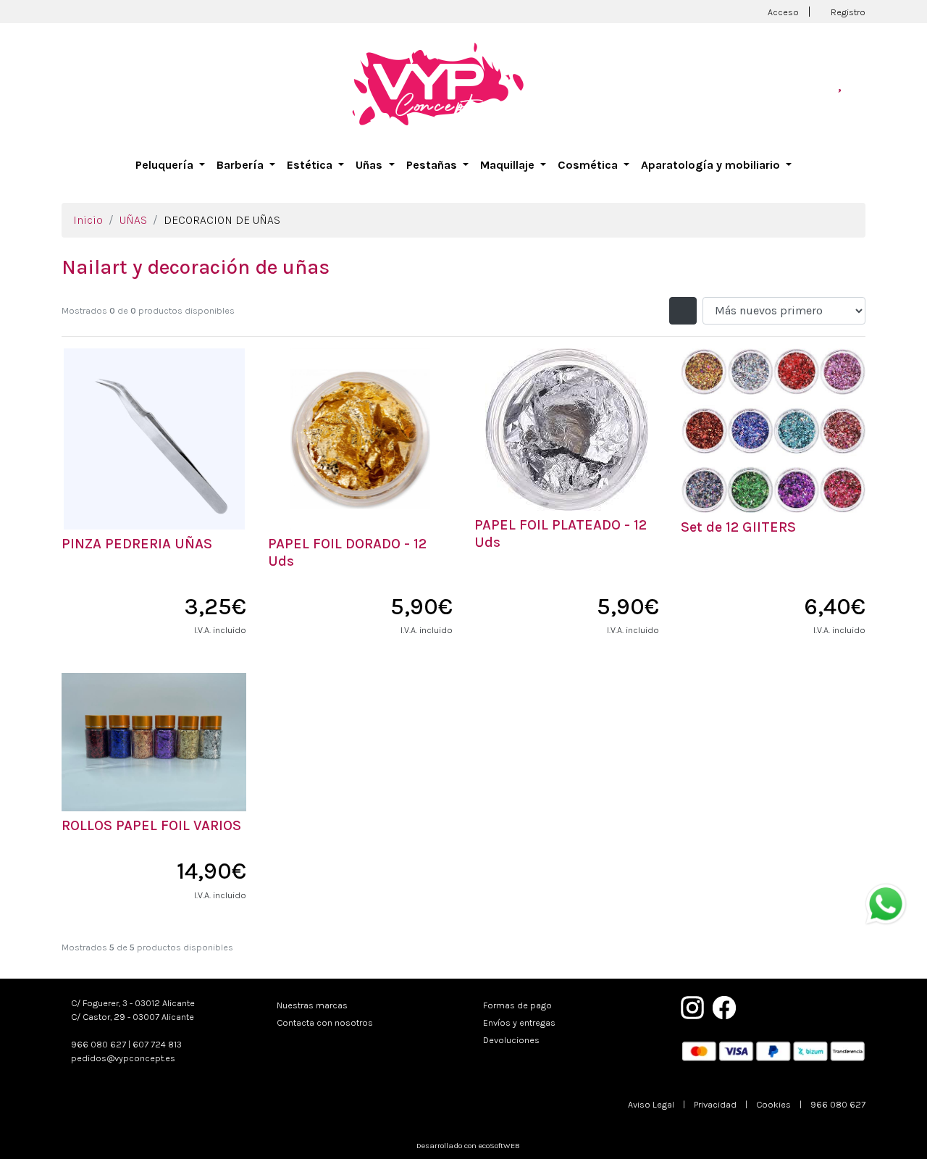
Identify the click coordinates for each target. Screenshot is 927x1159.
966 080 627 (98, 1044)
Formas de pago (517, 1005)
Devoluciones (511, 1039)
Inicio (88, 220)
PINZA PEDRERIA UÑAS (137, 543)
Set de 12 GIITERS (738, 527)
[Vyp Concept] (438, 83)
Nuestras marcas (312, 1005)
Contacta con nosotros (325, 1022)
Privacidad (715, 1104)
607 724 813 (157, 1044)
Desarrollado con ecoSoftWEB (467, 1145)
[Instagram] (692, 1006)
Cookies (773, 1104)
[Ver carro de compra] (859, 84)
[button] (170, 165)
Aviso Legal (651, 1104)
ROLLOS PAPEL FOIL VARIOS (151, 825)
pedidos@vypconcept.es (123, 1058)
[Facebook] (724, 1006)
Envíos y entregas (519, 1022)
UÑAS (133, 220)
